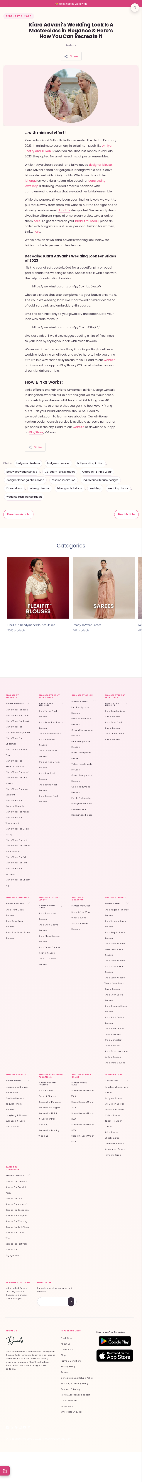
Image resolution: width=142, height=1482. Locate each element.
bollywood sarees (58, 463)
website (109, 360)
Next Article (126, 514)
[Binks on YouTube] (24, 1428)
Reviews (65, 1372)
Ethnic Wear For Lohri (17, 862)
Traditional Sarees (114, 1109)
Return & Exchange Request (75, 1394)
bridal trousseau (87, 221)
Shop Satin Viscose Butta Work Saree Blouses (114, 966)
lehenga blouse (40, 488)
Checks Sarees (112, 1138)
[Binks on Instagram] (20, 1428)
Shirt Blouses (12, 1126)
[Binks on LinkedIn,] (29, 1428)
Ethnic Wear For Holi (16, 840)
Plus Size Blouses (15, 1098)
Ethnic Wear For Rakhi (17, 709)
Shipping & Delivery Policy (74, 1383)
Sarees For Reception (17, 1210)
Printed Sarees (112, 1115)
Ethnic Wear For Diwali (17, 721)
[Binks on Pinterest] (16, 1428)
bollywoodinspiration (90, 463)
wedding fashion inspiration (24, 497)
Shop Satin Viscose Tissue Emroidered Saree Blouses (114, 983)
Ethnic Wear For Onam (17, 715)
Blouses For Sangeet (49, 1107)
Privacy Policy (68, 1366)
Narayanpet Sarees (114, 1149)
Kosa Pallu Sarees (114, 1143)
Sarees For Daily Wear (17, 1227)
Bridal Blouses (45, 1090)
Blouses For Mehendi (49, 1102)
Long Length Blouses (16, 1115)
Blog (63, 1355)
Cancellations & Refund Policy (77, 1378)
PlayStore (36, 432)
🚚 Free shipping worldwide (71, 3)
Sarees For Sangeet (16, 1215)
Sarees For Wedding (16, 1221)
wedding (95, 488)
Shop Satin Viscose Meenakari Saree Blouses (114, 949)
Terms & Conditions (71, 1361)
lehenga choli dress (69, 488)
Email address (50, 1298)
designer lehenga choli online (25, 480)
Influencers (67, 1406)
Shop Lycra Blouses (114, 1062)
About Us (65, 1344)
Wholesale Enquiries (71, 1412)
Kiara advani (14, 488)
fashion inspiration (63, 480)
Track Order (67, 1338)
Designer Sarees (113, 1098)
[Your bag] (135, 7)
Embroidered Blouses (17, 1087)
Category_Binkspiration (60, 472)
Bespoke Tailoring (70, 1389)
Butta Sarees (111, 1132)
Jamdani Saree (112, 1155)
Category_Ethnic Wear (97, 472)
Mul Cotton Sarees (114, 1104)
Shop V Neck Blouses (49, 733)
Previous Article (18, 514)
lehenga (31, 181)
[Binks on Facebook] (7, 1428)
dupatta (64, 210)
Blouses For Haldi (47, 1113)
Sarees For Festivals (16, 1244)
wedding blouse (118, 488)
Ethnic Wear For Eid (16, 857)
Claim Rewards (69, 1400)
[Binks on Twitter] (12, 1428)
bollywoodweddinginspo (21, 472)
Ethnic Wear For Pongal (18, 811)
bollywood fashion (28, 463)
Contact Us (67, 1349)
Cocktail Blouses (47, 1096)
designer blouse (100, 165)
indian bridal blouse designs (100, 480)
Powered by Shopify (57, 1439)
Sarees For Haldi (14, 1198)
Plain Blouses (13, 1092)
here (36, 221)
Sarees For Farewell (16, 1181)
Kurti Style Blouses (15, 1121)
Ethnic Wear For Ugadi (17, 772)
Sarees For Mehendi (16, 1204)
